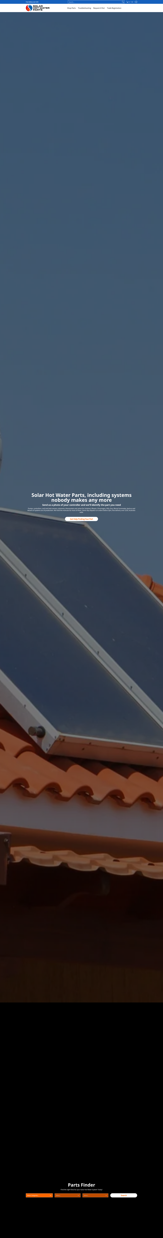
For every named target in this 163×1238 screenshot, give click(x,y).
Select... (58, 1195)
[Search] (122, 1)
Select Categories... (33, 1195)
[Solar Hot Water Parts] (37, 8)
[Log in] (136, 2)
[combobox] (94, 1)
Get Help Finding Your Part (81, 519)
